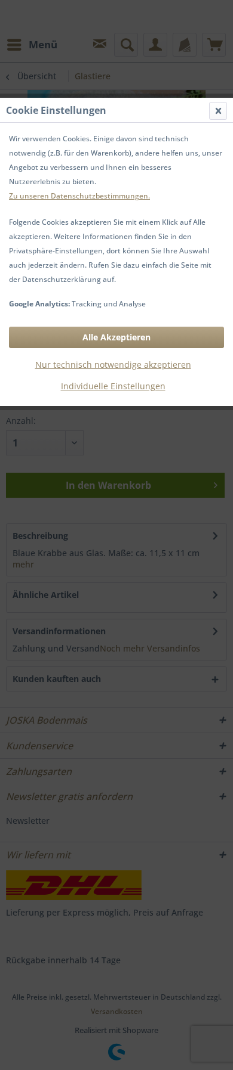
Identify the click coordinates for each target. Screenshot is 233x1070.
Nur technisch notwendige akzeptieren (113, 364)
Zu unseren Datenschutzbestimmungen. (79, 196)
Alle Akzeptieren (116, 337)
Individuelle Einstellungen (113, 386)
